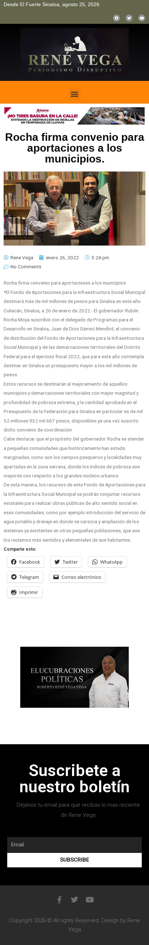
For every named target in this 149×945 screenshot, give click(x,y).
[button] (75, 94)
